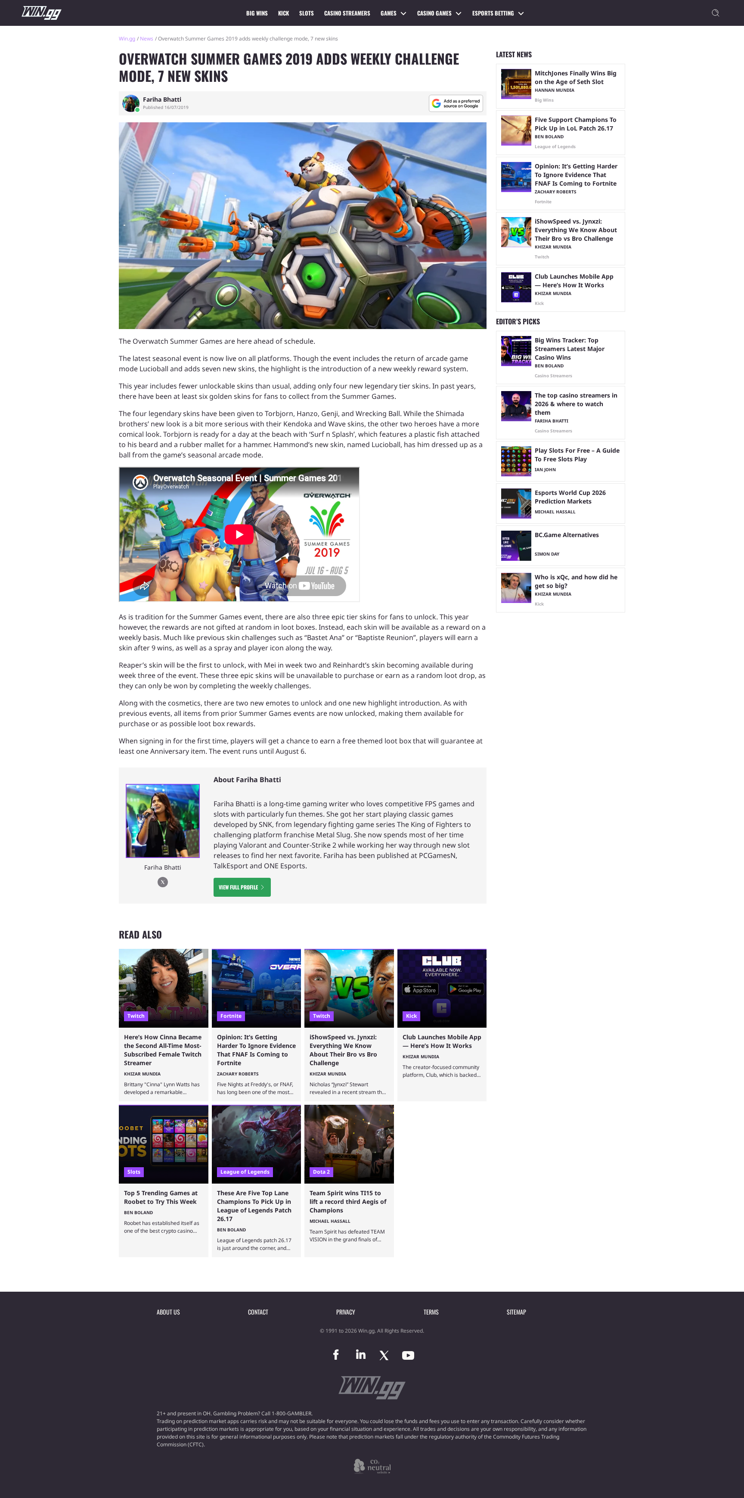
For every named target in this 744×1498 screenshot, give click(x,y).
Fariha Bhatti (162, 99)
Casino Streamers (347, 13)
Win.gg (127, 38)
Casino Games (434, 13)
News (146, 38)
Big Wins (257, 13)
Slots (306, 13)
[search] (715, 13)
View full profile (238, 887)
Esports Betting (493, 13)
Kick (283, 13)
